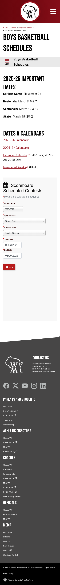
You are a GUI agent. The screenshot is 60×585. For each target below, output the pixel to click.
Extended (15, 155)
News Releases (8, 546)
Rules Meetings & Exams (12, 496)
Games (9, 442)
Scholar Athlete (8, 420)
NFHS (8, 415)
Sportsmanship (8, 424)
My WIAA (6, 447)
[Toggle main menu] (53, 11)
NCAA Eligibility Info (10, 411)
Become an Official (10, 514)
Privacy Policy (8, 573)
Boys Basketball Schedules (25, 61)
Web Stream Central (10, 555)
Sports (13, 27)
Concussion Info (9, 474)
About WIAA (7, 406)
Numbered (14, 167)
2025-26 (15, 140)
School (9, 451)
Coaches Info (7, 469)
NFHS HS (9, 492)
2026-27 (15, 147)
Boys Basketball (25, 27)
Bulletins (6, 537)
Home (5, 27)
